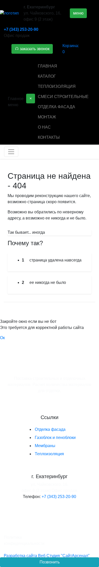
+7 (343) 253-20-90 (21, 29)
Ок (2, 338)
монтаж (47, 117)
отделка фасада (56, 107)
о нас (44, 127)
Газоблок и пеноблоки (55, 437)
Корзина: (70, 49)
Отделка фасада (50, 429)
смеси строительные (63, 96)
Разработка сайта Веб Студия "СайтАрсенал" (47, 556)
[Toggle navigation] (11, 152)
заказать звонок (34, 49)
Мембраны (45, 446)
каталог (47, 76)
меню (78, 13)
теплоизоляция (57, 86)
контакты (49, 137)
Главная (47, 66)
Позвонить (50, 562)
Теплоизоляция (49, 454)
